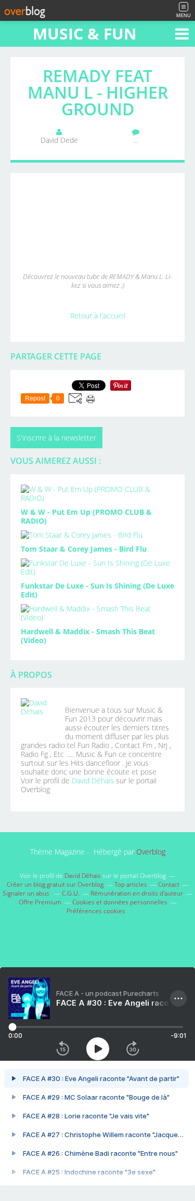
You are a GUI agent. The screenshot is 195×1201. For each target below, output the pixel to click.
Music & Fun (84, 33)
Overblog (150, 852)
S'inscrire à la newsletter (56, 438)
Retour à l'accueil (97, 316)
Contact (168, 884)
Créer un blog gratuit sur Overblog (55, 884)
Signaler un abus (27, 893)
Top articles (130, 884)
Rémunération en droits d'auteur (136, 893)
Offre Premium (40, 902)
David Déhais (93, 780)
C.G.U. (71, 893)
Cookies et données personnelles (119, 902)
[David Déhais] (39, 716)
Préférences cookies (96, 910)
